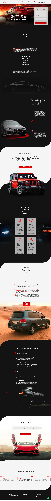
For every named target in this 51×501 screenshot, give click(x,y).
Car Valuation (18, 161)
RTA (28, 1)
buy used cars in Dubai (28, 291)
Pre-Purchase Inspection (23, 1)
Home (14, 1)
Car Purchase (33, 161)
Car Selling (13, 161)
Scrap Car (38, 161)
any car (14, 50)
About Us (17, 1)
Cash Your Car (23, 161)
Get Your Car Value (41, 22)
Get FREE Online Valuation (25, 166)
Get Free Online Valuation (26, 303)
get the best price (17, 48)
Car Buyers (28, 161)
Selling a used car (23, 41)
